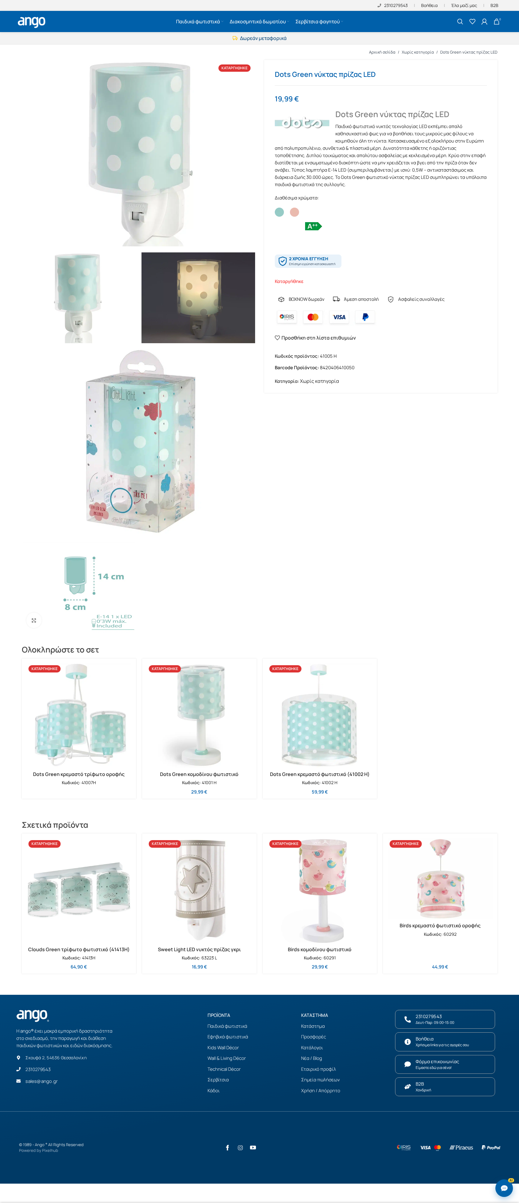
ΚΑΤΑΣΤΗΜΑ (314, 1015)
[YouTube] (253, 1147)
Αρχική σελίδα (382, 52)
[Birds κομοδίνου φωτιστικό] (320, 890)
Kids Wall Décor (223, 1047)
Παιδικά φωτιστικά (227, 1026)
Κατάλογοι (312, 1047)
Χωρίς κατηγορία (418, 52)
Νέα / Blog (311, 1058)
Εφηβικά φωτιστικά (228, 1037)
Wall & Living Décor (227, 1058)
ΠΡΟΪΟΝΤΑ (219, 1015)
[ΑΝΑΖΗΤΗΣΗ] (460, 21)
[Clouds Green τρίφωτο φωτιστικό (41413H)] (79, 890)
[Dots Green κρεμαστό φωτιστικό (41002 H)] (320, 715)
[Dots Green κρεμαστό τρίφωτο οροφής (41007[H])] (79, 715)
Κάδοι (214, 1090)
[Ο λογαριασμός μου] (484, 21)
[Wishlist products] (472, 21)
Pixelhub (50, 1150)
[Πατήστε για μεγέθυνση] (34, 620)
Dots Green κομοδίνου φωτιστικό (199, 774)
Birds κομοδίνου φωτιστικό (319, 949)
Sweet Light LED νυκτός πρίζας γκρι (199, 949)
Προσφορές (313, 1037)
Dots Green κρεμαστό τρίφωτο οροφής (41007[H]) (79, 777)
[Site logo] (32, 21)
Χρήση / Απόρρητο (320, 1090)
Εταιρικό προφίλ (318, 1069)
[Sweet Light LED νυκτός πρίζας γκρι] (199, 890)
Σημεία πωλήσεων (320, 1079)
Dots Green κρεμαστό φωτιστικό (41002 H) (320, 774)
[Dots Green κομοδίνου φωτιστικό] (199, 715)
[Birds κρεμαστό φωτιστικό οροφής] (440, 878)
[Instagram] (240, 1147)
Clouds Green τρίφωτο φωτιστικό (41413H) (79, 949)
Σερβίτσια (218, 1079)
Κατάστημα (313, 1026)
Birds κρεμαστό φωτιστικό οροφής (440, 925)
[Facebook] (227, 1147)
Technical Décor (224, 1069)
